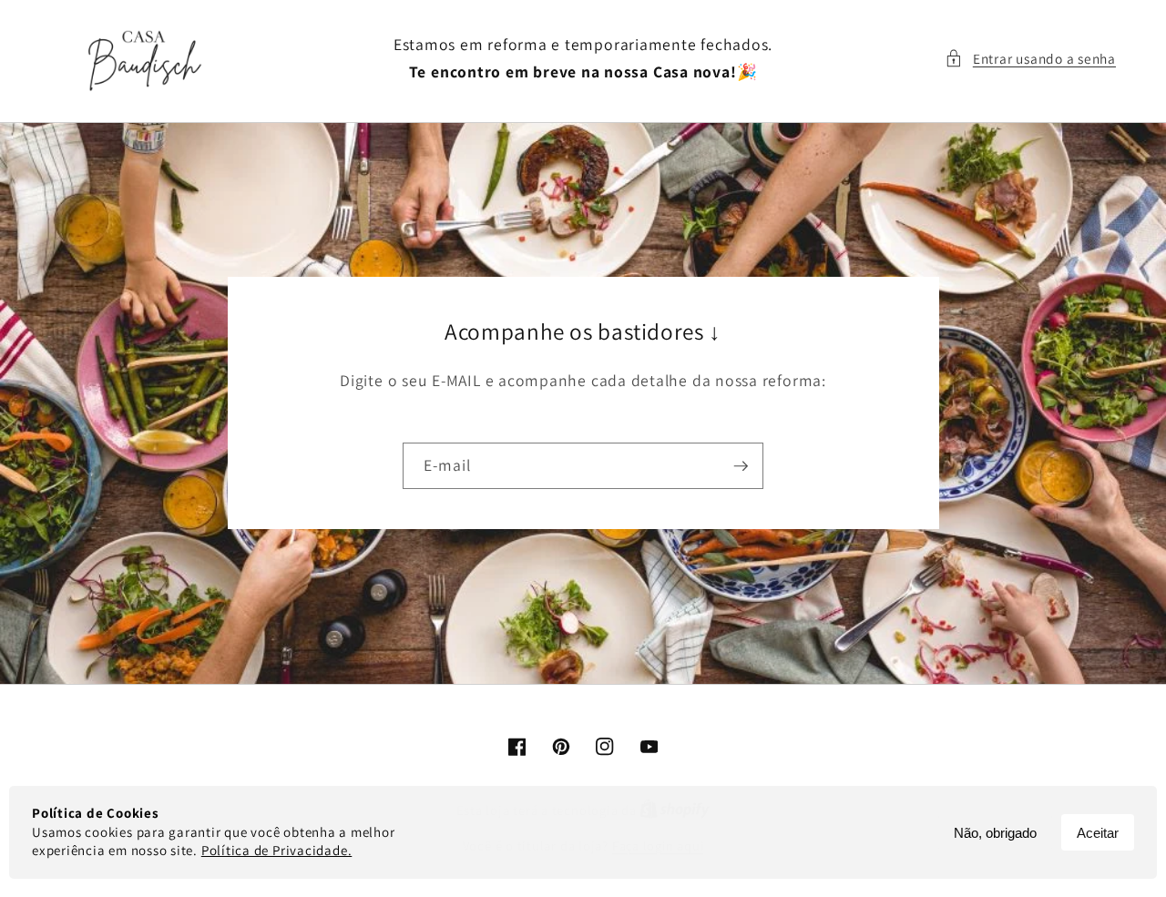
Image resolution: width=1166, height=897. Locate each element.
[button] (1030, 58)
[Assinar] (740, 466)
